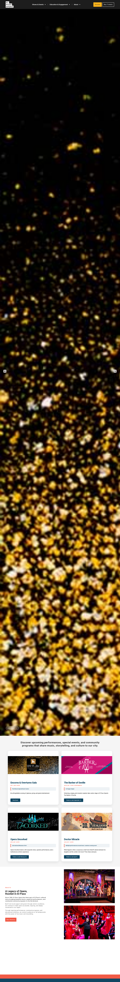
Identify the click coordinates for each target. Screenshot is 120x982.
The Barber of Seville (74, 782)
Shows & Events (38, 4)
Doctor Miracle (71, 839)
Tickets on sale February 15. (20, 856)
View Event (15, 800)
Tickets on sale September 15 (73, 800)
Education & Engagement (59, 4)
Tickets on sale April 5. (72, 856)
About (76, 4)
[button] (5, 371)
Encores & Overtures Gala (23, 782)
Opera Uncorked (18, 839)
